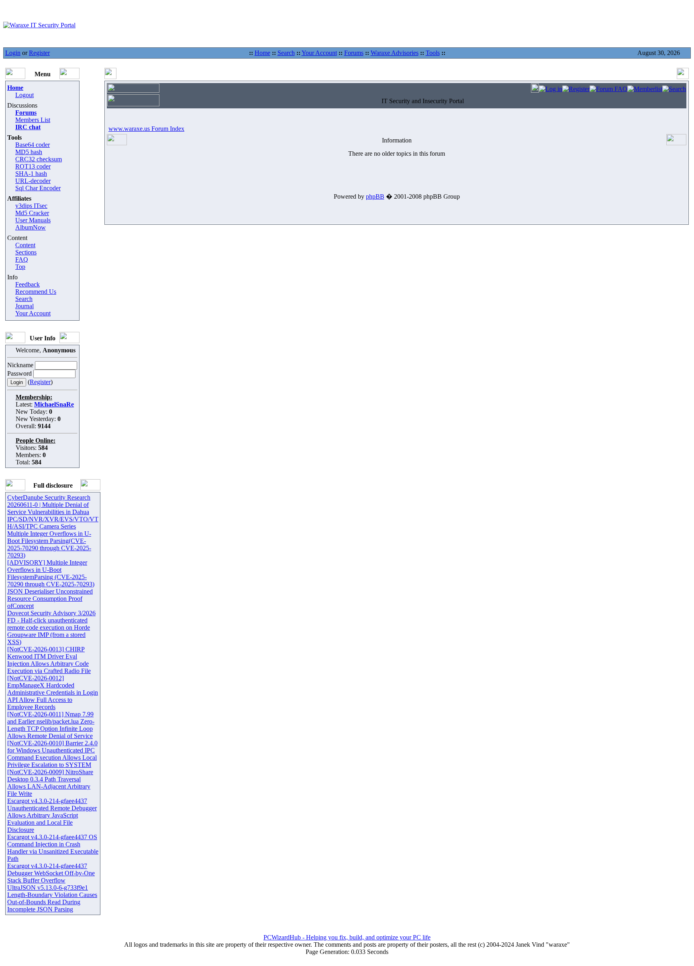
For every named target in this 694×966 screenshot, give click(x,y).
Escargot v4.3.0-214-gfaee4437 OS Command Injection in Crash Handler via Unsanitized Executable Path (52, 848)
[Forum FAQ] (608, 88)
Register (39, 52)
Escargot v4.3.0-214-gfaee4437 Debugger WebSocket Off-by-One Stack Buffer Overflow (51, 873)
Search (286, 52)
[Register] (576, 88)
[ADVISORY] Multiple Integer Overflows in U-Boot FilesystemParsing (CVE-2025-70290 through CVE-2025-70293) (50, 573)
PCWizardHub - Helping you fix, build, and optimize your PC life (347, 937)
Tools (433, 52)
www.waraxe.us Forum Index (146, 128)
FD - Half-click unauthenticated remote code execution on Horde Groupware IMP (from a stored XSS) (48, 631)
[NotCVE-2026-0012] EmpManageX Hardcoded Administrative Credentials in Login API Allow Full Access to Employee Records (52, 692)
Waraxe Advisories (394, 52)
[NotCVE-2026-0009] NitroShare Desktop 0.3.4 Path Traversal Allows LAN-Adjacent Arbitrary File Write (50, 783)
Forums (353, 52)
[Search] (674, 88)
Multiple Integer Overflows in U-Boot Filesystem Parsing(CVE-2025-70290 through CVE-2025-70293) (49, 544)
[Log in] (550, 88)
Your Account (319, 52)
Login (12, 52)
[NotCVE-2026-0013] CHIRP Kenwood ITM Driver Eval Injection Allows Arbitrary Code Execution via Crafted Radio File (49, 660)
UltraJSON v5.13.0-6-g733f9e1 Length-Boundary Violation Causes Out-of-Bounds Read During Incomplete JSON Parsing (52, 898)
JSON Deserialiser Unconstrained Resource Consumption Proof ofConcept (50, 598)
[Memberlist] (644, 88)
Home (262, 52)
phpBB (375, 196)
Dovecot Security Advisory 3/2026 (51, 613)
